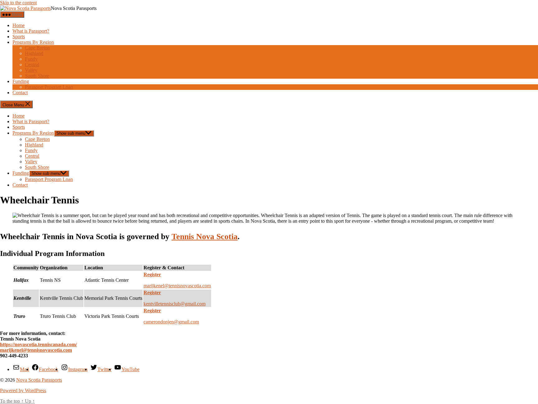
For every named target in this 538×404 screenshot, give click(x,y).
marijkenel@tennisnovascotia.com (177, 285)
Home (18, 25)
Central (32, 64)
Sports (18, 36)
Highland (34, 53)
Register (152, 292)
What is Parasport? (30, 31)
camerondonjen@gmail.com (171, 321)
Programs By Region (33, 42)
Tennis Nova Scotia (205, 236)
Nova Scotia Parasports (39, 380)
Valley (31, 70)
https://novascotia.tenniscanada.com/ (38, 344)
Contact (20, 92)
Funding (20, 81)
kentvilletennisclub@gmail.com (174, 303)
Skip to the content (18, 2)
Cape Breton (37, 47)
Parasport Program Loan (49, 87)
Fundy (31, 59)
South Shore (37, 75)
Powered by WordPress (23, 390)
